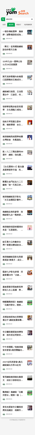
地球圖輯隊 (28, 24)
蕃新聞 (11, 24)
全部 (4, 24)
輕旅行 (18, 24)
